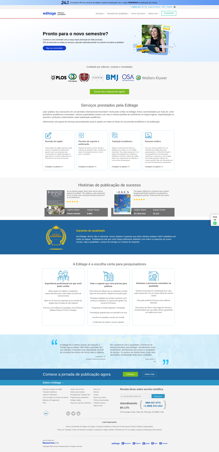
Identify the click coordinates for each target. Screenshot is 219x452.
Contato (169, 7)
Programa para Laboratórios (79, 397)
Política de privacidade (101, 400)
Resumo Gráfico (153, 141)
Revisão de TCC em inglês (125, 430)
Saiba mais (150, 374)
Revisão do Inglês (54, 141)
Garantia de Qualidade (117, 13)
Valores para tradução (77, 392)
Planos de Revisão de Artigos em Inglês (80, 426)
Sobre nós (153, 13)
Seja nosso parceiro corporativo (80, 403)
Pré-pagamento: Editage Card (80, 395)
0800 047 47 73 (139, 7)
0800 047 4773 (152, 403)
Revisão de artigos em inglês (52, 389)
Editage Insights (75, 400)
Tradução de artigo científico (104, 430)
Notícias (96, 392)
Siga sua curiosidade (54, 48)
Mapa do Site (98, 405)
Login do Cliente (154, 7)
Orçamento (169, 13)
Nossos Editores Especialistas (142, 426)
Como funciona (138, 13)
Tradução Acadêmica (122, 141)
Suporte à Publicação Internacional (149, 430)
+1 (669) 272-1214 (152, 406)
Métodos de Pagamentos (51, 400)
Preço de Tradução (64, 430)
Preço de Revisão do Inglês (83, 430)
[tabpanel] (76, 203)
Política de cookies (100, 397)
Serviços (99, 13)
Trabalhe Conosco (100, 403)
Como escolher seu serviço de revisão (55, 397)
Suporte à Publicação (50, 395)
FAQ (163, 7)
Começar (130, 374)
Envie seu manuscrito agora (109, 91)
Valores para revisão (77, 389)
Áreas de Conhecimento (121, 426)
